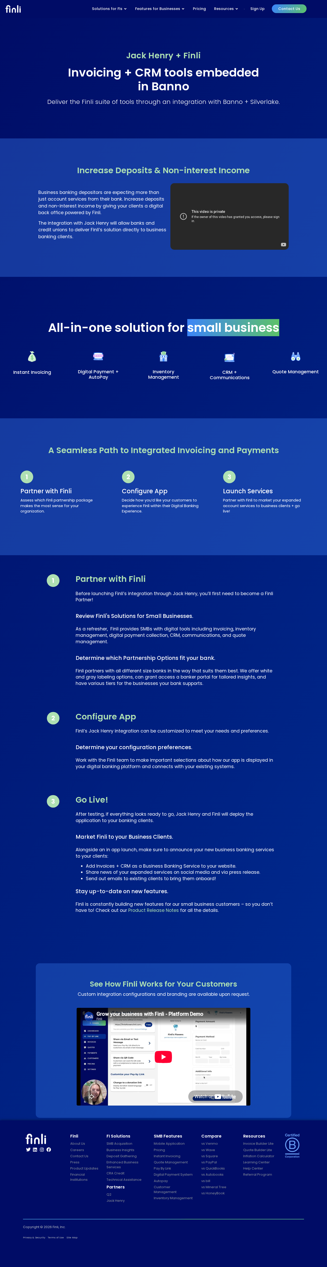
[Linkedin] (35, 1149)
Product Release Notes (153, 910)
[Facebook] (49, 1149)
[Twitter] (28, 1149)
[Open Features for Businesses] (183, 9)
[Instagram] (42, 1149)
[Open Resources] (236, 9)
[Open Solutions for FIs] (125, 9)
